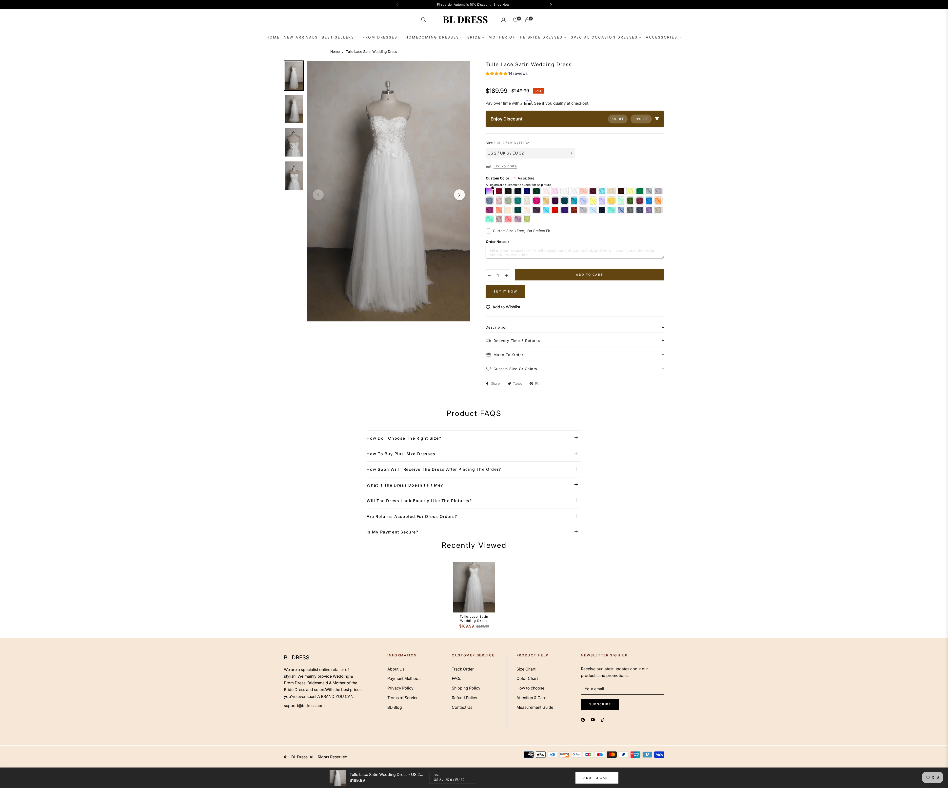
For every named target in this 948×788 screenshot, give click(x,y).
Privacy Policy (400, 688)
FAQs (456, 678)
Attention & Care (531, 697)
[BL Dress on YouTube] (593, 719)
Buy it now (505, 291)
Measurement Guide (534, 707)
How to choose (530, 688)
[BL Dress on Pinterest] (583, 719)
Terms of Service (402, 697)
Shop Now (501, 4)
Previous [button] (318, 194)
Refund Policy (464, 697)
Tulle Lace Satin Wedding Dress (474, 618)
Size (436, 774)
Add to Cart (597, 778)
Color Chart (527, 678)
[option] (388, 191)
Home (335, 51)
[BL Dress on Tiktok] (604, 719)
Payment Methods (403, 678)
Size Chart (525, 669)
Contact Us (462, 707)
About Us (395, 669)
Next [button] (459, 194)
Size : (507, 143)
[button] (424, 19)
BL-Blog (394, 707)
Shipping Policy (466, 688)
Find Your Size (505, 166)
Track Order (463, 669)
